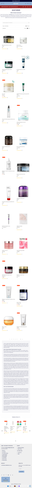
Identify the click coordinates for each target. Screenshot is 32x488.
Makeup (9, 447)
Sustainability (4, 457)
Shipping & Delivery (21, 447)
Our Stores (4, 451)
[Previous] (2, 431)
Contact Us (19, 452)
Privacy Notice (4, 460)
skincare (10, 14)
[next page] (22, 339)
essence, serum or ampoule (17, 395)
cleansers (5, 402)
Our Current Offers (5, 453)
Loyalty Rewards (4, 454)
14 (20, 339)
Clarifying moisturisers (6, 354)
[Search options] (29, 23)
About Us (3, 450)
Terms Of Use (4, 458)
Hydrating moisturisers (7, 363)
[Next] (30, 431)
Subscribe (21, 471)
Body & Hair (12, 447)
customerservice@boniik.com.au (6, 465)
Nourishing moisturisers (7, 378)
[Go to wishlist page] (28, 4)
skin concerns (7, 352)
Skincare (7, 447)
